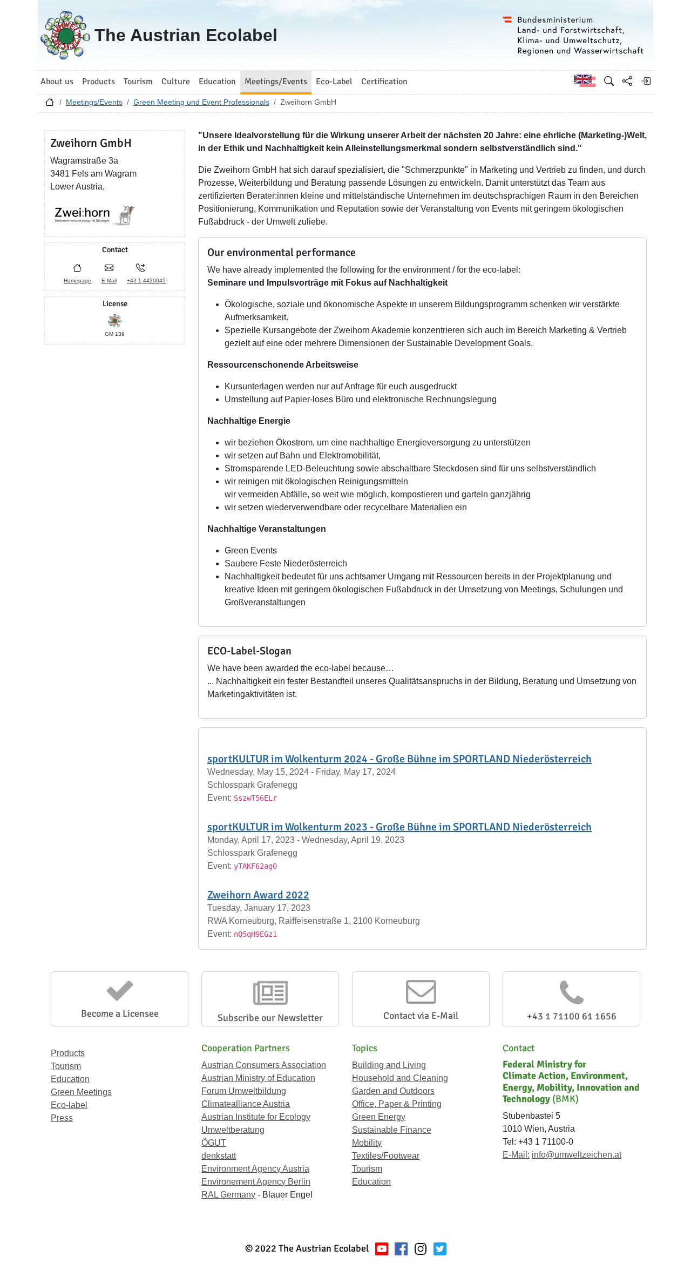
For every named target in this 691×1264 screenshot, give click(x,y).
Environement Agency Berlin (255, 1181)
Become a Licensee (120, 1013)
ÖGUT (213, 1142)
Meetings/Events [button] (276, 81)
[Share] (627, 81)
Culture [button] (175, 81)
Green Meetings (81, 1092)
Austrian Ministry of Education (258, 1078)
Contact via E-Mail (420, 1016)
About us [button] (56, 81)
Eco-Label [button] (334, 81)
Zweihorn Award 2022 (258, 895)
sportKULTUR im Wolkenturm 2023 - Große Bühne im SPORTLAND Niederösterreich (399, 827)
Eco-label (69, 1105)
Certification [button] (384, 81)
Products (68, 1053)
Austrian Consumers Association (263, 1065)
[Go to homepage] (49, 104)
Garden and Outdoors (393, 1091)
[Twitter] (439, 1248)
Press (62, 1118)
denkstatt (218, 1155)
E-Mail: (516, 1154)
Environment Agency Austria (255, 1168)
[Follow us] (420, 1248)
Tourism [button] (138, 81)
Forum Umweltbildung (243, 1091)
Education (70, 1079)
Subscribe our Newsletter (270, 1018)
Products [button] (98, 81)
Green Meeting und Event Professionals (201, 102)
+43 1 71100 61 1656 (572, 1016)
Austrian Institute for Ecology (255, 1116)
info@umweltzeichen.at (576, 1154)
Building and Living (389, 1065)
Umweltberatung (233, 1129)
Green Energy (378, 1116)
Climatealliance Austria (245, 1103)
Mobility (367, 1142)
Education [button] (217, 81)
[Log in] (646, 81)
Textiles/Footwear (385, 1155)
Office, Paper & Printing (397, 1103)
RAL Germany (228, 1194)
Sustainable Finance (391, 1129)
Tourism (66, 1066)
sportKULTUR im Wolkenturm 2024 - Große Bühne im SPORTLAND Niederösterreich (399, 759)
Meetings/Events (94, 102)
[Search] (609, 81)
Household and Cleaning (400, 1078)
